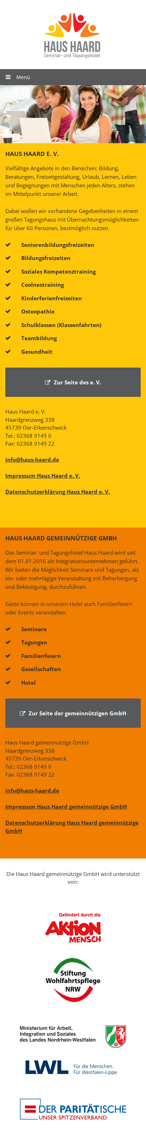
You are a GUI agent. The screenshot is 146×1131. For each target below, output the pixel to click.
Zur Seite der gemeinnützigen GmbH (77, 713)
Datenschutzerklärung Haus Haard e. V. (57, 491)
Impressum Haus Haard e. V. (42, 475)
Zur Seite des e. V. (77, 382)
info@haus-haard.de (32, 459)
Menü (23, 77)
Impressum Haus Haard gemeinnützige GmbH (66, 806)
